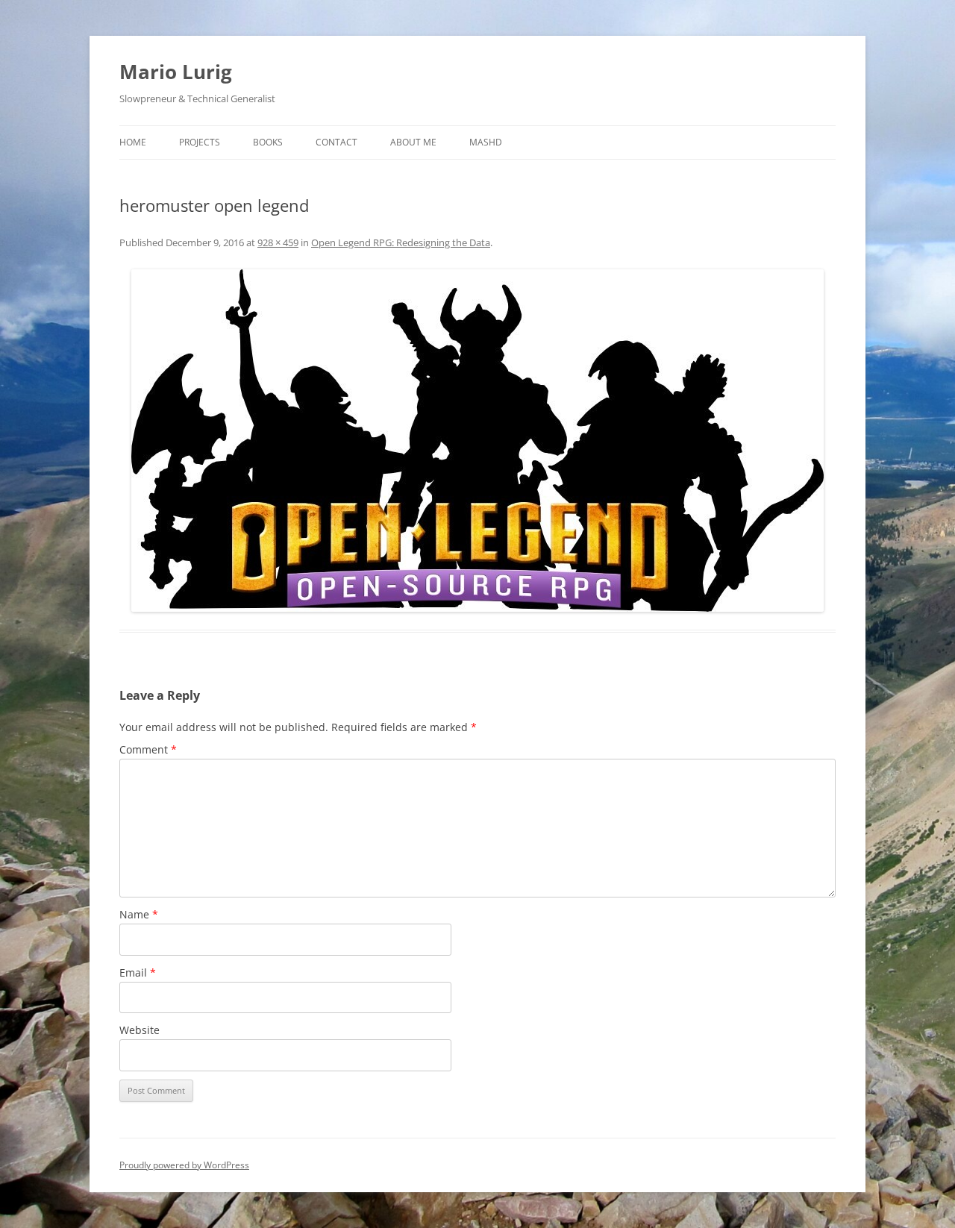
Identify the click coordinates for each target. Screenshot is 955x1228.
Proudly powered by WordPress (184, 1165)
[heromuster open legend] (477, 440)
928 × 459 (277, 242)
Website (139, 1030)
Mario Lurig (175, 71)
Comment (148, 749)
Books (268, 142)
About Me (413, 142)
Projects (199, 142)
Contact (336, 142)
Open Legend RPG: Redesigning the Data (400, 242)
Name (138, 914)
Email (137, 972)
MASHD (485, 142)
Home (132, 142)
